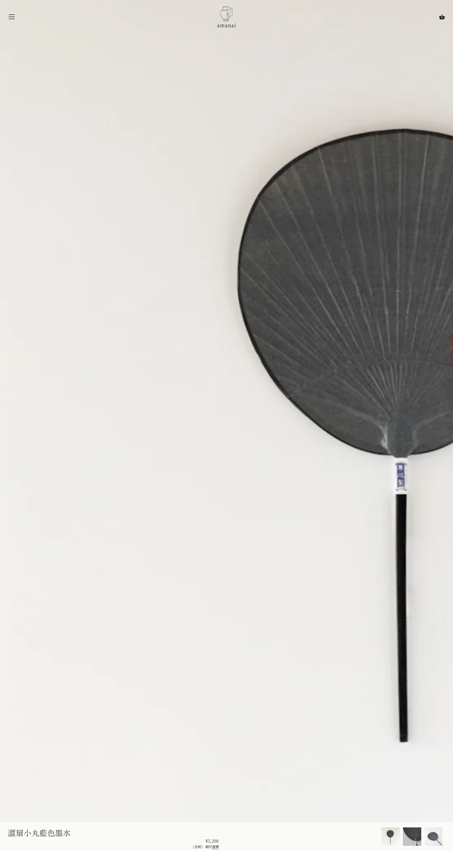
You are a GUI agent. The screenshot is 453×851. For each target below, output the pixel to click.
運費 (215, 847)
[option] (390, 837)
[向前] (381, 837)
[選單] (12, 18)
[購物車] (442, 17)
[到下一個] (445, 837)
